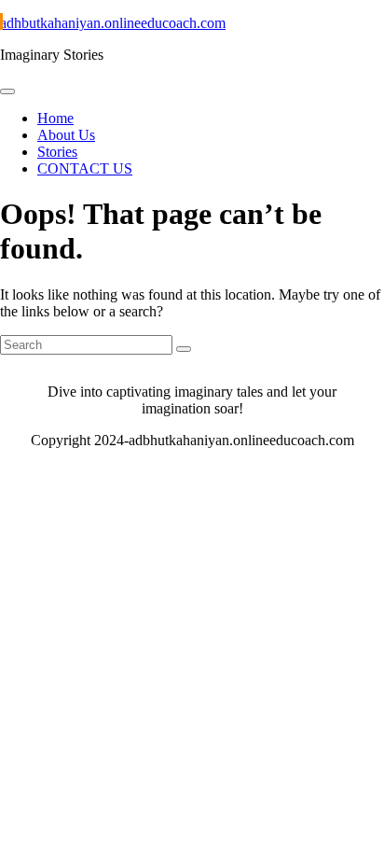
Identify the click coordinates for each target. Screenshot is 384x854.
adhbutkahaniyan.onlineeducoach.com (113, 23)
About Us (66, 135)
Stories (57, 152)
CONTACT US (84, 168)
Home (55, 118)
